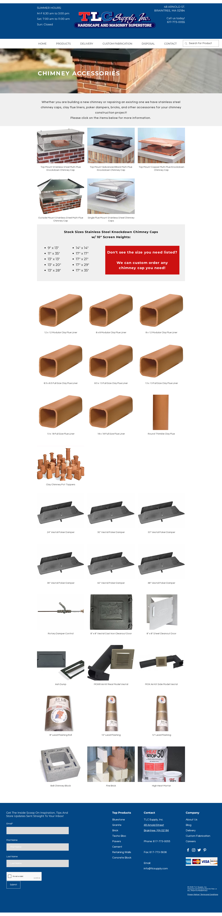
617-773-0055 (161, 841)
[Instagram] (193, 850)
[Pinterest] (205, 850)
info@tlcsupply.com (156, 868)
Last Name (12, 856)
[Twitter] (199, 850)
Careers (191, 841)
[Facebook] (188, 850)
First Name (12, 840)
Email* (9, 824)
